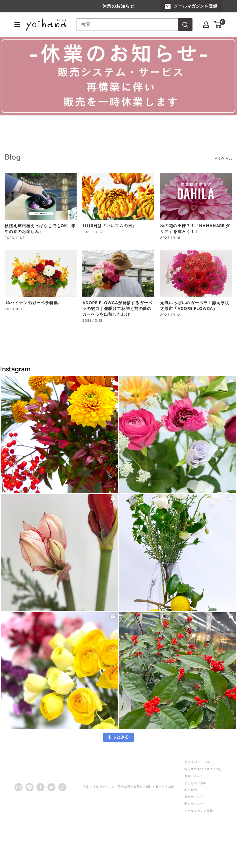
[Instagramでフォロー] (18, 787)
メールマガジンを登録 (195, 6)
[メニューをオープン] (17, 24)
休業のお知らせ (118, 6)
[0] (217, 24)
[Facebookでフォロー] (40, 787)
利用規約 (190, 790)
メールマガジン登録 (198, 811)
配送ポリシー (193, 804)
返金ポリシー (193, 797)
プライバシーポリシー (200, 762)
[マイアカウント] (206, 24)
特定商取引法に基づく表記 (203, 769)
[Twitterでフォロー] (51, 787)
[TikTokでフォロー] (62, 787)
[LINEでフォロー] (29, 787)
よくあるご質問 (195, 783)
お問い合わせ (193, 776)
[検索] (185, 24)
